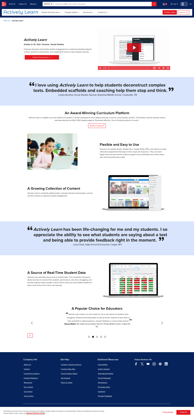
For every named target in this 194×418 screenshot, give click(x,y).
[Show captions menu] (154, 68)
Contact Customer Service (71, 365)
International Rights (105, 374)
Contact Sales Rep (68, 369)
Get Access (87, 12)
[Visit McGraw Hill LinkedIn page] (166, 364)
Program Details (71, 12)
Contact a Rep (169, 12)
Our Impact (28, 391)
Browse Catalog (96, 126)
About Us (27, 365)
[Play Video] (100, 68)
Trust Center (28, 396)
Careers (27, 369)
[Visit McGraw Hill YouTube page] (148, 364)
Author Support (104, 369)
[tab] (89, 337)
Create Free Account (40, 57)
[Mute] (159, 68)
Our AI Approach (104, 378)
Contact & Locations (32, 374)
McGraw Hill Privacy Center (36, 413)
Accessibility (103, 365)
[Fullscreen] (168, 68)
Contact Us (102, 12)
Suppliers (101, 391)
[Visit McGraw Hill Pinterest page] (160, 364)
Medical (33, 4)
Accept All (183, 412)
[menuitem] (51, 12)
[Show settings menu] (163, 68)
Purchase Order (104, 387)
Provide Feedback (105, 396)
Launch (182, 12)
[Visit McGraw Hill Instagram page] (154, 364)
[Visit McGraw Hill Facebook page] (136, 364)
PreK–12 (12, 4)
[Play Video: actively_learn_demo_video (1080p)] (134, 47)
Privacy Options (168, 412)
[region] (97, 412)
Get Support (65, 378)
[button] (174, 4)
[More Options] (190, 4)
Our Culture (28, 387)
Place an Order (66, 383)
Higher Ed (22, 4)
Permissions (102, 383)
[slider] (129, 68)
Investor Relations (31, 378)
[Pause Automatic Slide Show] (30, 335)
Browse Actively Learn (50, 12)
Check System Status (69, 374)
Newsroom (28, 383)
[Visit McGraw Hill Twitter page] (142, 364)
